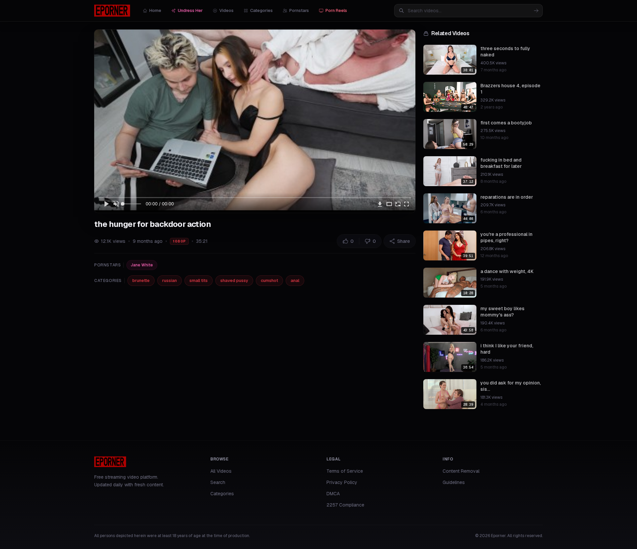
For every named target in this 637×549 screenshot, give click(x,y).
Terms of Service (344, 471)
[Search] (536, 11)
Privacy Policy (341, 482)
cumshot (269, 280)
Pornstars (299, 10)
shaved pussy (234, 280)
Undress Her (190, 10)
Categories (261, 10)
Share (403, 241)
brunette (141, 280)
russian (169, 280)
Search (217, 482)
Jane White (142, 265)
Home (155, 10)
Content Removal (461, 471)
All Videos (221, 471)
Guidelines (454, 482)
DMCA (333, 494)
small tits (198, 280)
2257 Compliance (345, 505)
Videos (226, 10)
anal (295, 280)
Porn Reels (336, 10)
